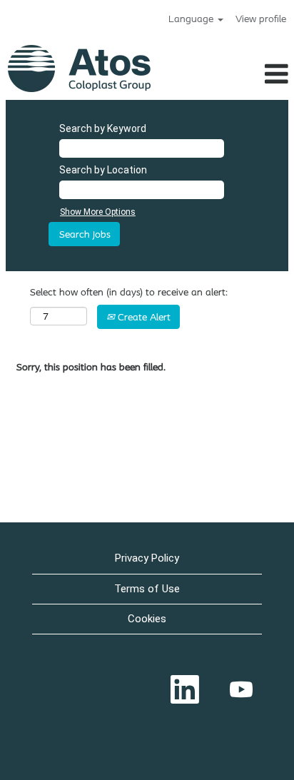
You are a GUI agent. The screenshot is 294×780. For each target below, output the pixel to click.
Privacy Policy (147, 558)
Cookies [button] (147, 618)
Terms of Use (147, 588)
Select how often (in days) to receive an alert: (129, 291)
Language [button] (192, 18)
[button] (257, 73)
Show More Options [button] (98, 212)
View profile (260, 18)
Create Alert (143, 316)
